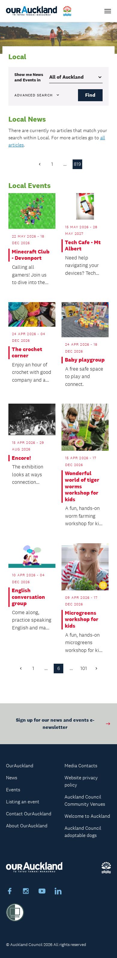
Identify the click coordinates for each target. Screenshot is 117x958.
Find (90, 95)
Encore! (21, 458)
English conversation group (28, 597)
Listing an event (22, 802)
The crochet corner (27, 352)
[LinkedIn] (58, 892)
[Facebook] (9, 892)
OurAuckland (19, 765)
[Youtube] (42, 892)
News (11, 778)
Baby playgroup (85, 360)
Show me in (28, 77)
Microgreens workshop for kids (81, 619)
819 (77, 164)
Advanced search (33, 95)
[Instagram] (25, 892)
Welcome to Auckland (87, 816)
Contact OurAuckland (28, 814)
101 (83, 668)
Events (13, 790)
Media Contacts (80, 765)
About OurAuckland (26, 826)
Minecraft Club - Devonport (31, 255)
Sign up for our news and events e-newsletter (55, 723)
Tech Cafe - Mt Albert (83, 245)
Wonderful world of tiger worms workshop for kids (82, 486)
